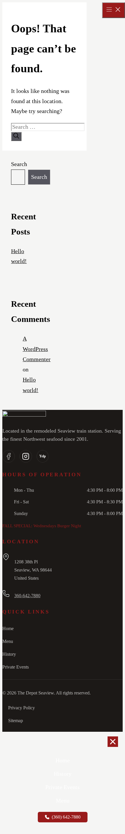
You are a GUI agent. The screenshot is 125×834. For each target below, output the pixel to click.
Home (8, 628)
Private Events (15, 666)
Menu (7, 641)
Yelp (42, 456)
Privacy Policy (21, 707)
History (9, 654)
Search (19, 164)
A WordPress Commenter (37, 349)
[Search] (16, 136)
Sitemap (15, 720)
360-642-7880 (27, 595)
